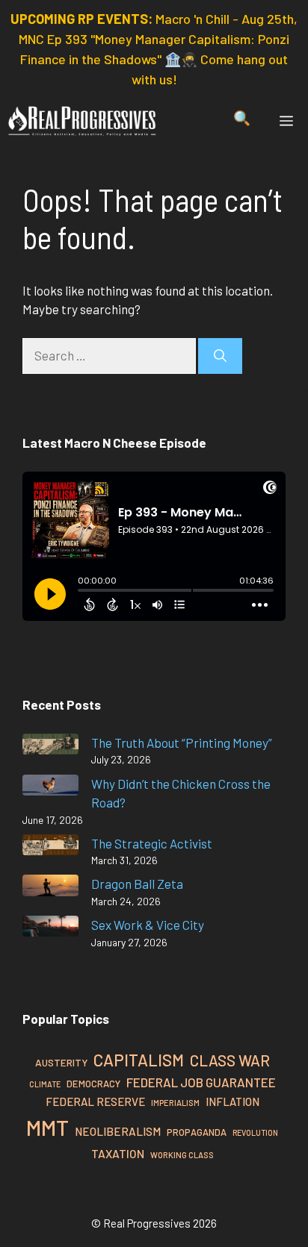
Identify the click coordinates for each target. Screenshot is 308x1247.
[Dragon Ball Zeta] (50, 888)
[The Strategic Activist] (50, 847)
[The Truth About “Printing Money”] (50, 747)
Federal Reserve (95, 1101)
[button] (242, 121)
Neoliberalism (118, 1131)
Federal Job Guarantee (201, 1082)
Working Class (182, 1155)
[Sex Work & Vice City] (50, 929)
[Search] (220, 356)
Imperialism (175, 1102)
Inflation (232, 1101)
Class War (230, 1060)
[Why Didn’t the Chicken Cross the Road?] (50, 788)
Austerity (61, 1062)
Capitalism (138, 1059)
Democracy (93, 1084)
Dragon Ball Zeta (137, 883)
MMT (47, 1127)
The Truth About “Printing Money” (181, 742)
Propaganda (197, 1132)
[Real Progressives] (82, 121)
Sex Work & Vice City (147, 924)
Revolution (255, 1132)
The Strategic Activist (151, 843)
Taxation (117, 1153)
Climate (45, 1084)
